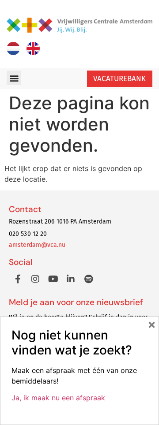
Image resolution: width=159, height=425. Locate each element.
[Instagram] (35, 279)
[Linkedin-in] (71, 279)
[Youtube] (53, 279)
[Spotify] (88, 279)
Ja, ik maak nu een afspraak (58, 397)
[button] (14, 78)
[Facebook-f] (17, 279)
